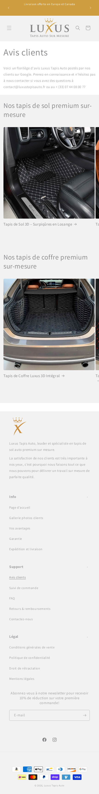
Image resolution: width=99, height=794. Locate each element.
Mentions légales (22, 679)
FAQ (12, 598)
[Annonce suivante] (90, 8)
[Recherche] (78, 28)
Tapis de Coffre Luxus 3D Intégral (31, 375)
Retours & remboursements (29, 609)
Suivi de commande (23, 588)
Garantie (15, 539)
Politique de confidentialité (29, 658)
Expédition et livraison (26, 549)
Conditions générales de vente (32, 647)
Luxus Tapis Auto (54, 785)
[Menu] (9, 28)
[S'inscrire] (84, 715)
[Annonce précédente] (8, 8)
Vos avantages (19, 528)
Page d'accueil (19, 507)
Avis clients (17, 577)
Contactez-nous (21, 619)
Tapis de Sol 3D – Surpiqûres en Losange (37, 224)
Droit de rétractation (24, 668)
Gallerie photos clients (26, 518)
